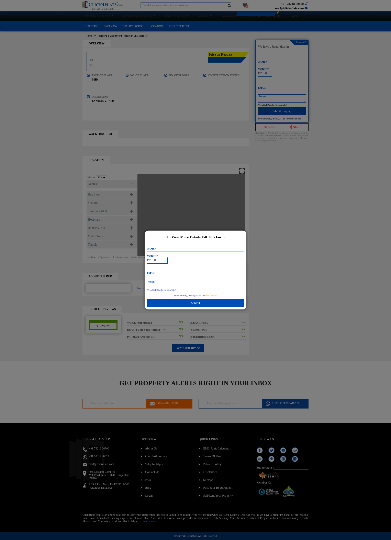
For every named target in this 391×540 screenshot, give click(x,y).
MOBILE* (152, 256)
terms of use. (211, 295)
